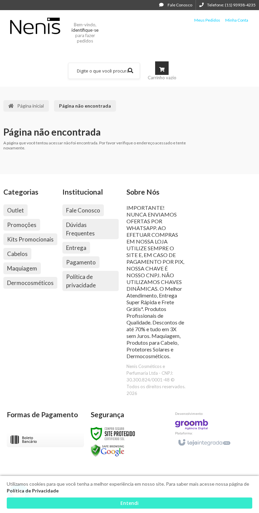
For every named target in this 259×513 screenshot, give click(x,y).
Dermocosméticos (30, 282)
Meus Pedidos (207, 20)
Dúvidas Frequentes (80, 229)
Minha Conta (236, 20)
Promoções (21, 224)
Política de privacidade (81, 281)
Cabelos (17, 253)
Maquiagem (22, 268)
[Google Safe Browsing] (107, 450)
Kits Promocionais (30, 239)
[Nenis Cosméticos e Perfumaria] (35, 25)
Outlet (15, 210)
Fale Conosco (179, 4)
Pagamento (81, 262)
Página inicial (30, 106)
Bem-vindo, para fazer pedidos (84, 33)
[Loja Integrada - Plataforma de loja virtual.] (204, 439)
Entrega (76, 247)
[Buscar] (130, 70)
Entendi (129, 503)
